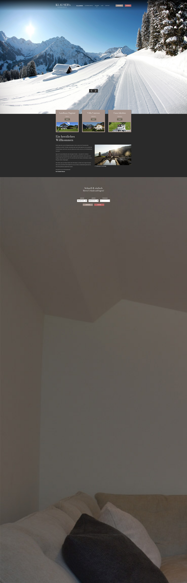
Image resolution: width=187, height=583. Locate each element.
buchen (128, 5)
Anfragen (88, 204)
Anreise (82, 198)
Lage (102, 5)
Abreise (93, 198)
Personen (105, 198)
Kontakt (107, 5)
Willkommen (79, 5)
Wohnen (97, 5)
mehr (67, 119)
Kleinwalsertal (89, 5)
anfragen (119, 5)
